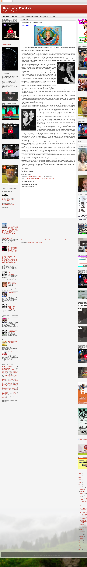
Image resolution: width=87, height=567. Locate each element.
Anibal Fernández (15, 388)
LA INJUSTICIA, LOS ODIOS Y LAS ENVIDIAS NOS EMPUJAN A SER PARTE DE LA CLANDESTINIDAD (12, 307)
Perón (47, 178)
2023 (80, 477)
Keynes (8, 396)
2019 (80, 484)
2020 (80, 482)
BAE (16, 389)
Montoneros (13, 390)
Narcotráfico (5, 385)
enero (81, 538)
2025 (80, 473)
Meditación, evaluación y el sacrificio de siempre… (13, 353)
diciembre (82, 487)
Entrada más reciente (27, 240)
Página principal (5, 16)
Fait (8, 390)
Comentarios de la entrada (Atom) (35, 242)
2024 (80, 475)
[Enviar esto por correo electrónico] (46, 176)
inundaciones (4, 394)
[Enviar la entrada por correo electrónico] (44, 176)
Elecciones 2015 (12, 378)
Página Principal (49, 240)
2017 (80, 540)
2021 (80, 480)
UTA (12, 381)
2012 (80, 549)
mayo (81, 531)
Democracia (13, 379)
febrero (82, 536)
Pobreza (9, 380)
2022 (80, 479)
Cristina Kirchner (8, 376)
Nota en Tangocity (41, 178)
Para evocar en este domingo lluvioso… (12, 331)
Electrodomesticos (5, 393)
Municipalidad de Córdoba (11, 375)
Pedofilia (14, 393)
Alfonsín (14, 392)
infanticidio (4, 397)
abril (81, 532)
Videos (41, 16)
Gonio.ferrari (80, 118)
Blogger (62, 555)
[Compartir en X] (49, 176)
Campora (12, 385)
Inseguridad (15, 374)
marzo (81, 534)
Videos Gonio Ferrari (13, 387)
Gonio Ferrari (14, 16)
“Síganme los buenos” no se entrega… (12, 342)
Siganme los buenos (8, 369)
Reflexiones (51, 178)
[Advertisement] (48, 228)
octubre (82, 491)
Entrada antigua (70, 240)
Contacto (46, 16)
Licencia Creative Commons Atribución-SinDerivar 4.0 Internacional (8, 201)
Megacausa (5, 371)
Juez (10, 394)
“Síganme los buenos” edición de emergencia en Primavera (13, 273)
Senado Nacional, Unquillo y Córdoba (12, 283)
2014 (80, 545)
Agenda (13, 394)
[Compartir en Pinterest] (51, 176)
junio (81, 529)
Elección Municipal (6, 388)
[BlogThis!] (48, 176)
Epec (3, 380)
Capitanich (4, 390)
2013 (80, 547)
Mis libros (5, 389)
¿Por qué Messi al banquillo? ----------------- (13, 293)
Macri (7, 374)
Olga (12, 396)
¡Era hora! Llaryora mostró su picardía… (12, 319)
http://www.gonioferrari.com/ (8, 204)
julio (81, 496)
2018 (80, 486)
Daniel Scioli (13, 384)
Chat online (52, 16)
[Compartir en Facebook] (50, 176)
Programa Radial (14, 372)
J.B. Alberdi (21, 16)
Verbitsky (15, 396)
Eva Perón (28, 178)
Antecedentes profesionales (32, 16)
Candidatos (4, 379)
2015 (80, 544)
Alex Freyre (11, 389)
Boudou (5, 387)
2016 (80, 542)
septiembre (82, 493)
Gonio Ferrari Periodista (17, 8)
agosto (82, 494)
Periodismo (10, 383)
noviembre (82, 489)
